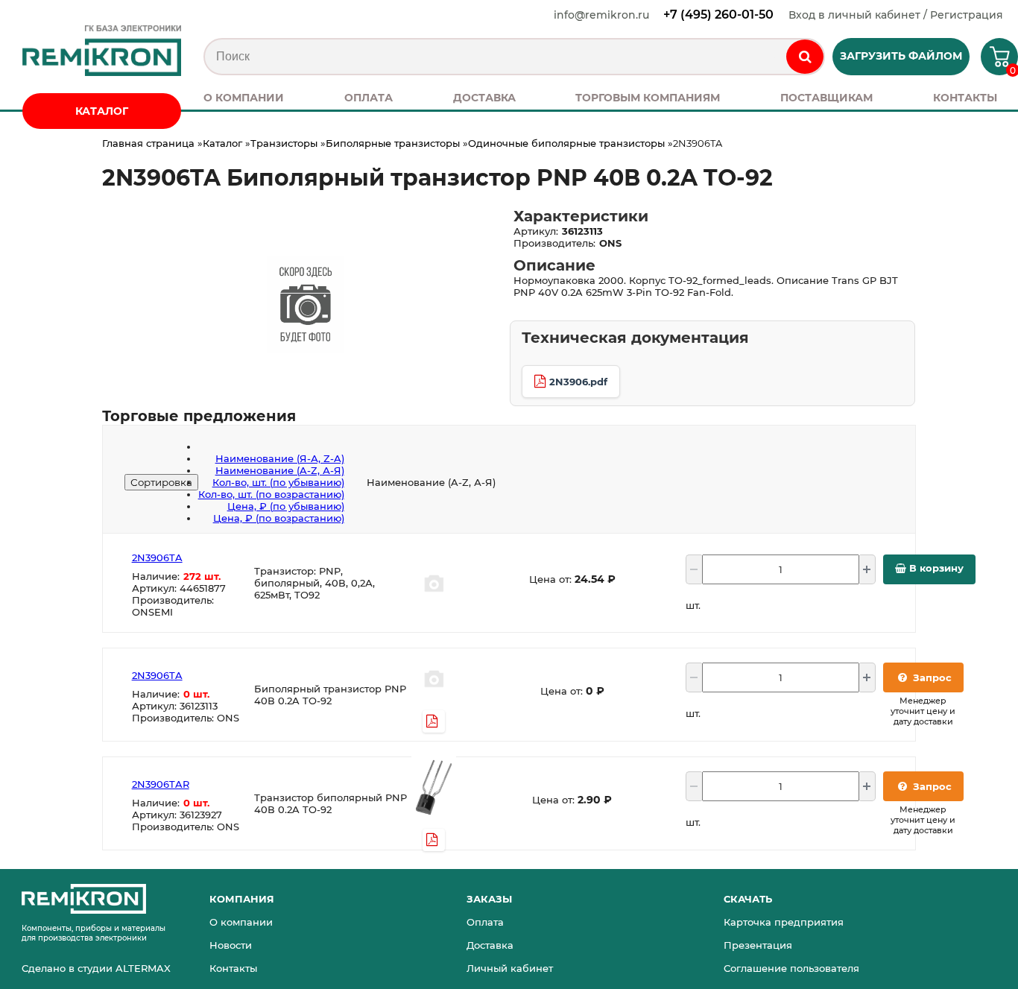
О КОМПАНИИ (243, 97)
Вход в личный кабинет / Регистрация (895, 15)
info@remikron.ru (601, 15)
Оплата (485, 922)
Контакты (233, 968)
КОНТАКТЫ (965, 97)
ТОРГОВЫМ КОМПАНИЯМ (647, 97)
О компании (241, 922)
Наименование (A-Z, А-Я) (279, 470)
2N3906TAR (160, 784)
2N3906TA (157, 557)
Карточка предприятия (784, 922)
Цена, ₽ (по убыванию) (285, 506)
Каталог (222, 143)
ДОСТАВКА (484, 97)
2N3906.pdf (578, 382)
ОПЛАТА (368, 97)
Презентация (758, 945)
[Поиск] (804, 57)
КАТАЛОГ (101, 111)
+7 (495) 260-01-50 (718, 14)
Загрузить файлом (901, 56)
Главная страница (148, 143)
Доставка (490, 945)
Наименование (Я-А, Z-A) (279, 458)
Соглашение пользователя (791, 968)
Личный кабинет (510, 968)
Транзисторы (283, 143)
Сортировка (161, 482)
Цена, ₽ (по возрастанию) (278, 518)
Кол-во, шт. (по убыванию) (278, 482)
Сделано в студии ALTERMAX (96, 968)
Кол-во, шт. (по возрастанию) (271, 494)
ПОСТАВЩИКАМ (826, 97)
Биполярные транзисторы (393, 143)
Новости (230, 945)
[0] (994, 61)
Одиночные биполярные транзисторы (566, 143)
